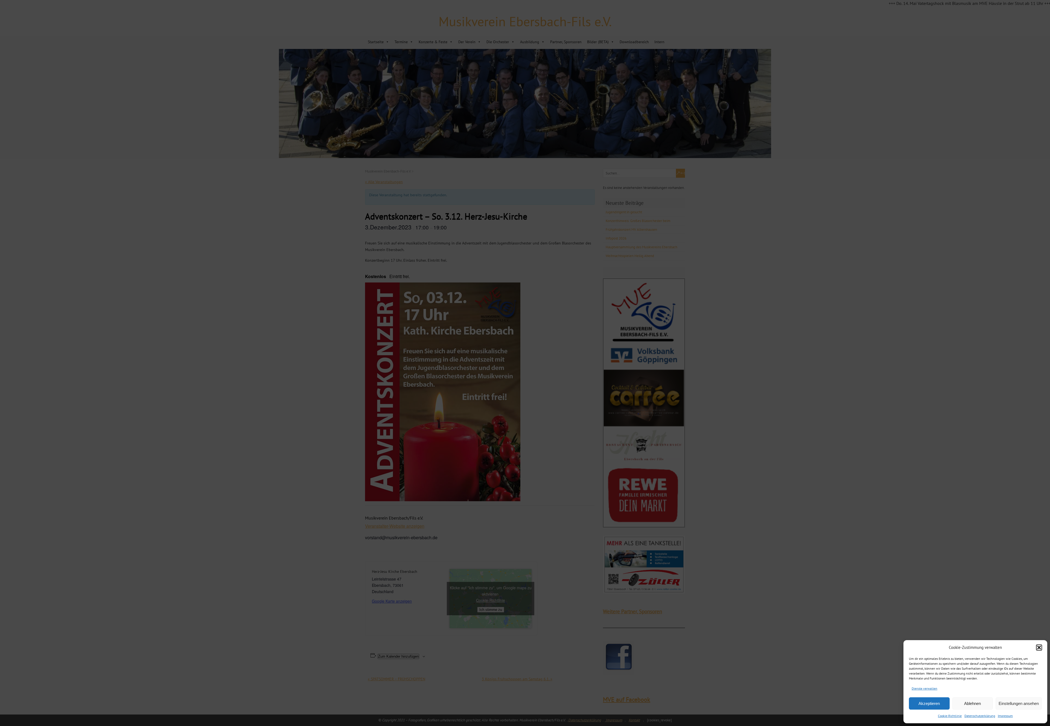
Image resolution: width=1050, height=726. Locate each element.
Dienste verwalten (924, 688)
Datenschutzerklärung (979, 716)
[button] (1039, 647)
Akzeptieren (929, 703)
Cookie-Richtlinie (950, 716)
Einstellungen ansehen (1019, 703)
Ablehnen (972, 703)
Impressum (1005, 716)
